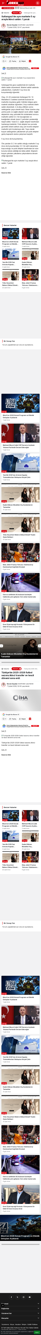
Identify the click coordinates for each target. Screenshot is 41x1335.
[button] (38, 3)
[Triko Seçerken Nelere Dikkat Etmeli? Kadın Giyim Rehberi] (10, 278)
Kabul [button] (37, 1332)
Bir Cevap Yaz (9, 341)
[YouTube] (29, 1297)
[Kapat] (2, 1305)
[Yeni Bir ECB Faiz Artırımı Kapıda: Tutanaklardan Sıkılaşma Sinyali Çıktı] (10, 258)
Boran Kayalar (12, 25)
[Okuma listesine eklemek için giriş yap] (30, 61)
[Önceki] (16, 8)
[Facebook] (11, 1297)
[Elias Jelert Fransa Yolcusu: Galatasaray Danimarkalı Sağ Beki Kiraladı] (30, 278)
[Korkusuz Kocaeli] (15, 3)
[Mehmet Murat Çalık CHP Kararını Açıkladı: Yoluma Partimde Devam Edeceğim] (30, 237)
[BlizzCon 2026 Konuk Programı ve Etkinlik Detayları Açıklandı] (10, 237)
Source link (6, 173)
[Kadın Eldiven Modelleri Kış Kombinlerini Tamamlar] (30, 258)
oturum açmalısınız (26, 345)
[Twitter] (17, 1297)
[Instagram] (23, 1297)
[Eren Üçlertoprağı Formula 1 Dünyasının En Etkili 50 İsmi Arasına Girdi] (20, 617)
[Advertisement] (20, 196)
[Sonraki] (18, 8)
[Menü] (3, 3)
